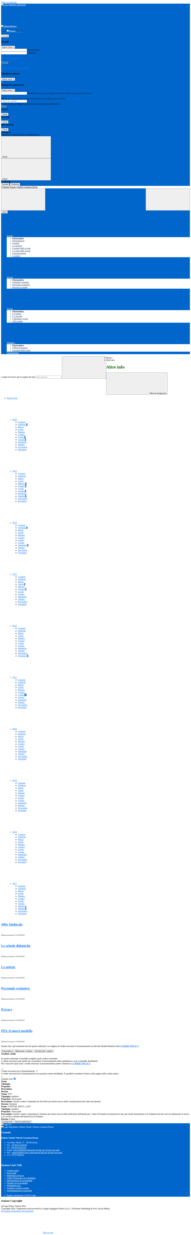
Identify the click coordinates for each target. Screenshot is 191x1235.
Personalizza (7, 1051)
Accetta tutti (44, 1051)
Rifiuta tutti (24, 1051)
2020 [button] (14, 729)
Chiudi (4, 114)
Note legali (11, 1173)
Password (32, 53)
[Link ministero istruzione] (13, 5)
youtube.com (7, 1079)
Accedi (5, 36)
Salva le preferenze (23, 1122)
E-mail (30, 93)
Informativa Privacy (15, 1175)
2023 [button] (14, 574)
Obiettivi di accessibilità (17, 1183)
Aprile (20, 429)
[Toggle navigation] (23, 199)
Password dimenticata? (11, 58)
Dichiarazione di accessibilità (19, 1180)
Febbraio (22, 424)
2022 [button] (14, 626)
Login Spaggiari (73, 99)
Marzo (21, 427)
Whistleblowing (14, 1185)
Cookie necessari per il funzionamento (18, 1071)
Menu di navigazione (157, 393)
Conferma (15, 184)
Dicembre (22, 449)
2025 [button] (14, 471)
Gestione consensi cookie (18, 1188)
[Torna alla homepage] (95, 187)
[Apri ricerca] (168, 199)
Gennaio (21, 422)
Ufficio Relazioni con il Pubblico (21, 1178)
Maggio (21, 432)
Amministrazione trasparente (19, 1190)
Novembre (22, 447)
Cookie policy (13, 1170)
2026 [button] (14, 419)
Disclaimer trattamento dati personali (17, 1211)
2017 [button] (14, 883)
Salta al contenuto (9, 2)
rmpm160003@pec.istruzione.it (37, 1152)
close (4, 212)
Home (109, 357)
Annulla (5, 184)
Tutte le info (12, 398)
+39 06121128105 (19, 1145)
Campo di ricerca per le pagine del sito (18, 377)
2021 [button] (14, 677)
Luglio (21, 437)
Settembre (22, 442)
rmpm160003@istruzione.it (36, 1150)
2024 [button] (14, 523)
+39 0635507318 (18, 1147)
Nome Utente (33, 50)
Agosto (22, 439)
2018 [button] (14, 832)
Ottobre (21, 444)
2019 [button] (14, 780)
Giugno (21, 434)
